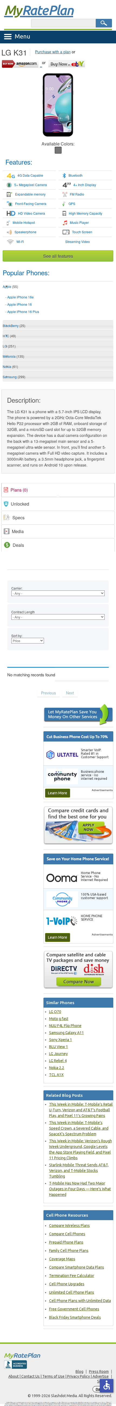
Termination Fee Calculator (71, 1275)
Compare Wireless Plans (69, 1225)
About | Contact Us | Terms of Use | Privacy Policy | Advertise (58, 1376)
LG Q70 (55, 1012)
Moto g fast (58, 1019)
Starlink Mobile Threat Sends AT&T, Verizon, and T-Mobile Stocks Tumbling (79, 1170)
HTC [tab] (9, 335)
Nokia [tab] (10, 366)
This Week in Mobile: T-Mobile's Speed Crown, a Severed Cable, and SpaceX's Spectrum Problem (78, 1128)
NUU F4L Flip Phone (65, 1026)
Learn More (57, 793)
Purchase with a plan (53, 51)
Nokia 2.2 (56, 1068)
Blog (79, 1371)
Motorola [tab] (13, 356)
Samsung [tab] (14, 376)
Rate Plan (38, 10)
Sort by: (16, 635)
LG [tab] (9, 346)
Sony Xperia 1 (60, 1040)
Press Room (99, 1371)
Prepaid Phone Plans (66, 1242)
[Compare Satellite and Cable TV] (78, 970)
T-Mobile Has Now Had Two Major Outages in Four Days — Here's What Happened (80, 1189)
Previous (48, 692)
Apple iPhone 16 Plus (23, 311)
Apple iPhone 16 (19, 304)
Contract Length (23, 612)
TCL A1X (56, 1075)
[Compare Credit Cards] (78, 825)
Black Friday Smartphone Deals (75, 1317)
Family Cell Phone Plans (68, 1250)
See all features (58, 256)
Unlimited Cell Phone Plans (71, 1292)
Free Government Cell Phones (74, 1309)
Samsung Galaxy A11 (66, 1033)
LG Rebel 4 (58, 1061)
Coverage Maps (62, 1259)
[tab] (58, 304)
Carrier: (16, 588)
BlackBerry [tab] (14, 325)
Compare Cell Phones (67, 1234)
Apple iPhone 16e (20, 297)
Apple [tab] (10, 286)
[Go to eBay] (67, 63)
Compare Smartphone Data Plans (76, 1267)
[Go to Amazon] (21, 63)
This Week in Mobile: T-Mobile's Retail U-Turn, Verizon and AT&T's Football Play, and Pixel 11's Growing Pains (81, 1110)
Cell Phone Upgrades (66, 1284)
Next (70, 692)
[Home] (58, 1356)
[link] (58, 490)
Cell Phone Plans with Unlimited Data (80, 1301)
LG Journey (58, 1054)
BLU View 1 (58, 1047)
